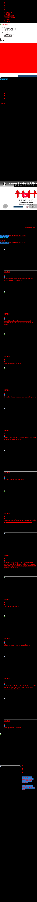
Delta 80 (2, 103)
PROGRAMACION (9, 17)
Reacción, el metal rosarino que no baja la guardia (20, 397)
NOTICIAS (22, 236)
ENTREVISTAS (8, 12)
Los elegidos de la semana (12, 363)
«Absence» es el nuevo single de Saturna (17, 645)
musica (17, 236)
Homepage (7, 21)
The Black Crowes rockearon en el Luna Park (28, 787)
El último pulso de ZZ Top (12, 606)
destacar (12, 236)
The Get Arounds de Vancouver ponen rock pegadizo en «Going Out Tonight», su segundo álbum (18, 322)
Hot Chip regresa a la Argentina (14, 479)
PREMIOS (7, 14)
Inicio (5, 27)
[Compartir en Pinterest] (4, 95)
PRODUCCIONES (9, 16)
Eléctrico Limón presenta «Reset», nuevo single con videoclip (27, 779)
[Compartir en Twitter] (4, 93)
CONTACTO (7, 19)
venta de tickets (29, 228)
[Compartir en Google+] (4, 97)
